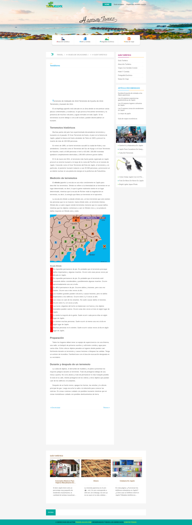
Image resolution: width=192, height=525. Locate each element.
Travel (60, 55)
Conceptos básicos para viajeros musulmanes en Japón (64, 482)
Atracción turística (124, 64)
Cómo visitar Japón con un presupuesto (131, 177)
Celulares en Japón (127, 481)
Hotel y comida (123, 71)
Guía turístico (119, 4)
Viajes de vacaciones (77, 55)
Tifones (105, 407)
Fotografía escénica (125, 75)
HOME (107, 4)
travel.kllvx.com (83, 522)
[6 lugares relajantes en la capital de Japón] (131, 134)
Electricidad (56, 407)
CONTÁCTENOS (130, 522)
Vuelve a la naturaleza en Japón (131, 145)
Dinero (96, 481)
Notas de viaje (123, 79)
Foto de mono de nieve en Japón (131, 181)
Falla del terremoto (126, 153)
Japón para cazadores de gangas (131, 149)
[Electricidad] (131, 166)
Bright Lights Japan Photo (128, 184)
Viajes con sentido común (136, 4)
